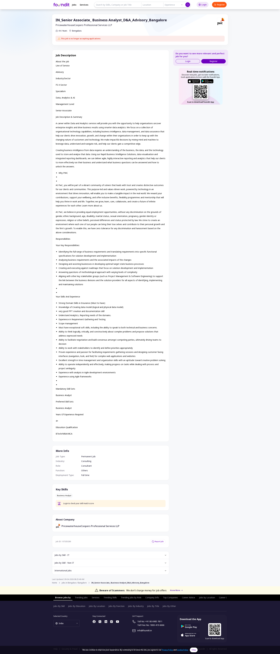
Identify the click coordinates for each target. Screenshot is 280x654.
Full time (85, 475)
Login (204, 4)
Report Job (159, 541)
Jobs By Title (153, 606)
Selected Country (60, 616)
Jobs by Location (207, 597)
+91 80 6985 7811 (153, 621)
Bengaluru (77, 30)
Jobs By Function (116, 606)
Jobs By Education (76, 606)
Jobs (74, 4)
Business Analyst (64, 495)
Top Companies (170, 597)
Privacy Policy (167, 650)
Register (221, 4)
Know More (175, 590)
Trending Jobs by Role (131, 597)
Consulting (86, 461)
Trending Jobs (81, 597)
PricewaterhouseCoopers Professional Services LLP (84, 25)
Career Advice (188, 597)
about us (98, 205)
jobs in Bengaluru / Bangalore (74, 583)
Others (84, 470)
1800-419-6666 (157, 625)
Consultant (86, 465)
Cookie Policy (182, 650)
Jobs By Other (169, 606)
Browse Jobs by (63, 597)
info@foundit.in (144, 630)
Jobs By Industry (136, 606)
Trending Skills (110, 597)
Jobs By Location (97, 606)
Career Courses (226, 597)
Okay (194, 650)
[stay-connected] (94, 621)
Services (84, 4)
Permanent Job (88, 456)
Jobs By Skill (59, 606)
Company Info (152, 597)
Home (54, 583)
